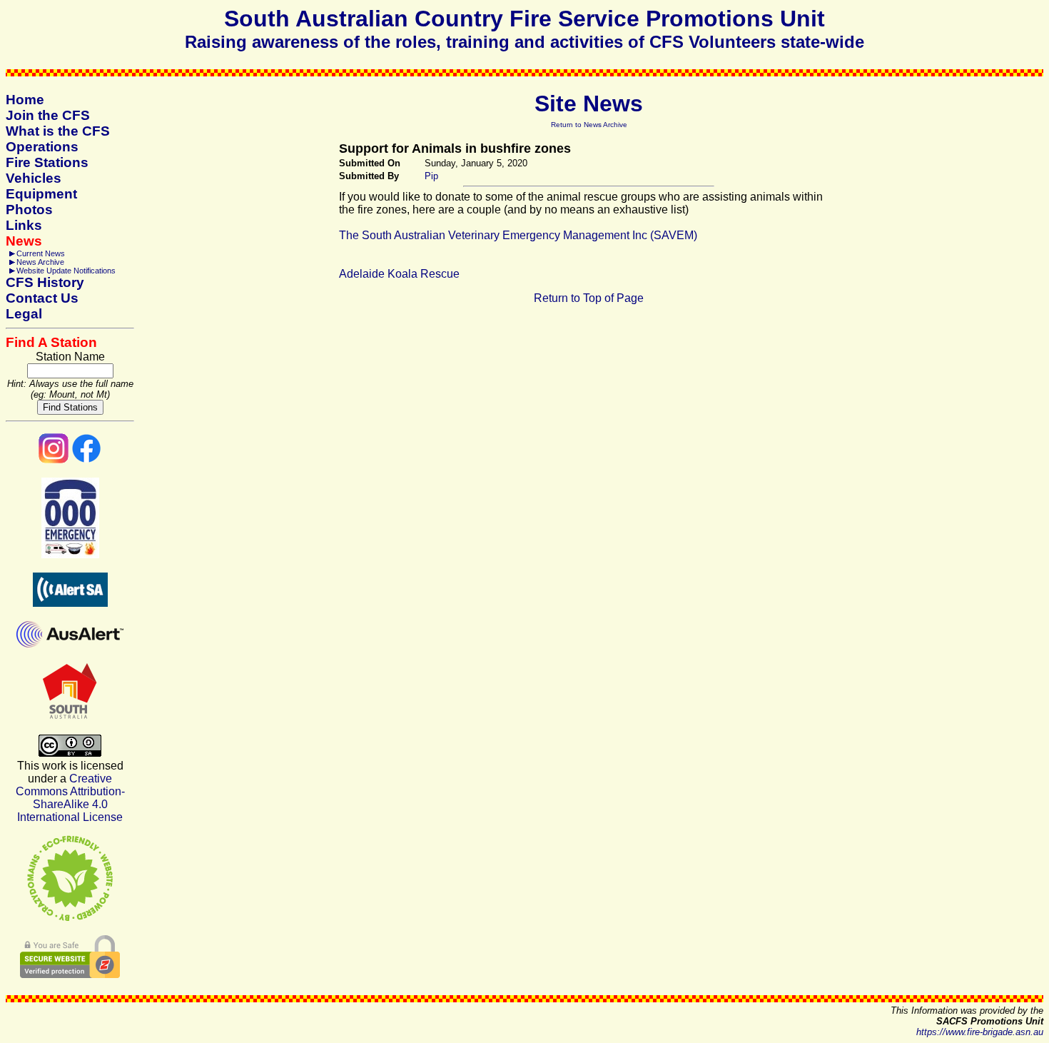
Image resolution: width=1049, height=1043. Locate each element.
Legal (24, 313)
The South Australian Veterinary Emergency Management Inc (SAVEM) (518, 235)
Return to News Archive (589, 125)
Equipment (41, 193)
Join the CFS (48, 115)
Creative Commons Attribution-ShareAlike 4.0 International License (70, 797)
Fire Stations (47, 162)
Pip (431, 176)
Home (25, 99)
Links (24, 225)
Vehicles (33, 178)
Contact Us (42, 298)
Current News (40, 253)
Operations (42, 146)
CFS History (45, 282)
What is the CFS (58, 131)
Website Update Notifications (66, 270)
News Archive (40, 262)
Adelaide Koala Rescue (399, 274)
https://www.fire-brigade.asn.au (979, 1032)
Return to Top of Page (589, 298)
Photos (29, 209)
